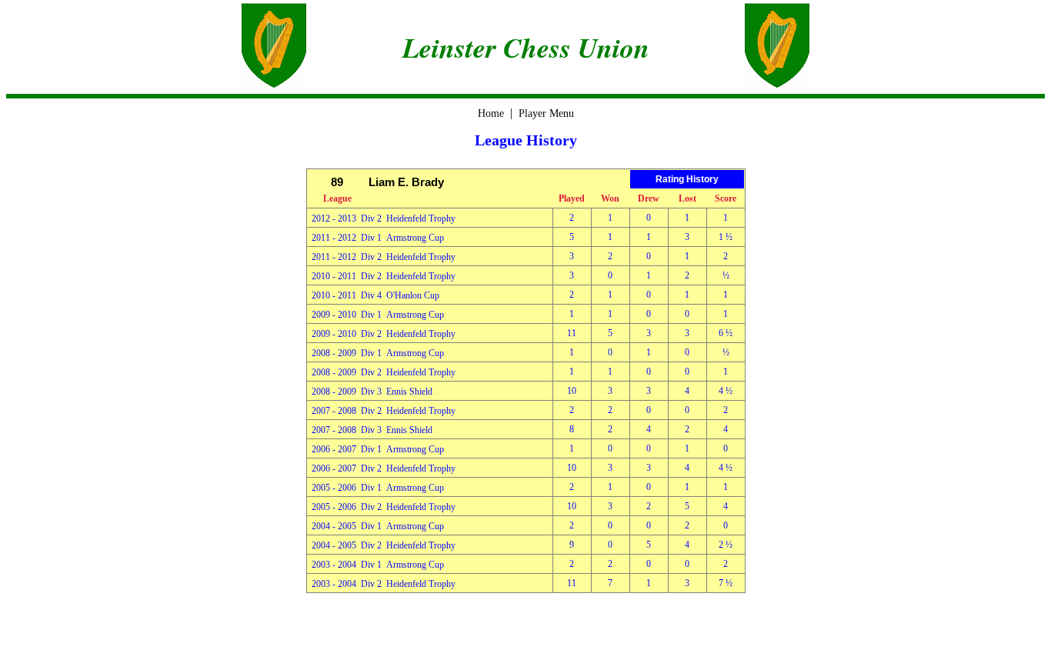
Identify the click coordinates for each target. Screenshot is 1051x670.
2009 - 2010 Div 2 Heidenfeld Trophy (383, 333)
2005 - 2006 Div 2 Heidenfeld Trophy (383, 507)
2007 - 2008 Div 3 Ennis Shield (372, 430)
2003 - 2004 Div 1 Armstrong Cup (378, 564)
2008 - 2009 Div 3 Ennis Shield (372, 391)
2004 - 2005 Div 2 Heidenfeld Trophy (383, 545)
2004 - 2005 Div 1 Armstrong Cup (378, 526)
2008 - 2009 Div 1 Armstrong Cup (378, 353)
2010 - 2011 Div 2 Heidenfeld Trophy (383, 276)
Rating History (687, 179)
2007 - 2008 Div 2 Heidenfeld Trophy (383, 410)
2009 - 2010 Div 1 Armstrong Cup (378, 314)
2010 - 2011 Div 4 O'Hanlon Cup (375, 295)
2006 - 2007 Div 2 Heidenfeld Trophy (383, 468)
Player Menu (546, 113)
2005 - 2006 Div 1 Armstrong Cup (378, 487)
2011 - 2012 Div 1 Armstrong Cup (378, 237)
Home (491, 113)
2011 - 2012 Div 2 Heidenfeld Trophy (383, 257)
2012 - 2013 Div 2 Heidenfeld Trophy (383, 218)
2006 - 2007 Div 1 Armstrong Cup (378, 449)
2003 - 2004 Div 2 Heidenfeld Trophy (383, 583)
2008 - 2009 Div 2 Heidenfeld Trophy (383, 372)
